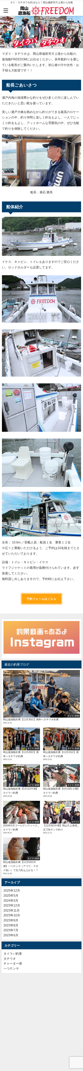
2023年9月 (10, 920)
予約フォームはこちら (41, 598)
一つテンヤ (11, 968)
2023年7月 (10, 930)
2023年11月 (11, 910)
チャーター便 (12, 963)
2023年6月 (10, 935)
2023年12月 (11, 905)
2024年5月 (10, 900)
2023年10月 (11, 915)
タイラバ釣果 (12, 953)
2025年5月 (10, 895)
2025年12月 (11, 890)
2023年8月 (10, 925)
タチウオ (9, 958)
